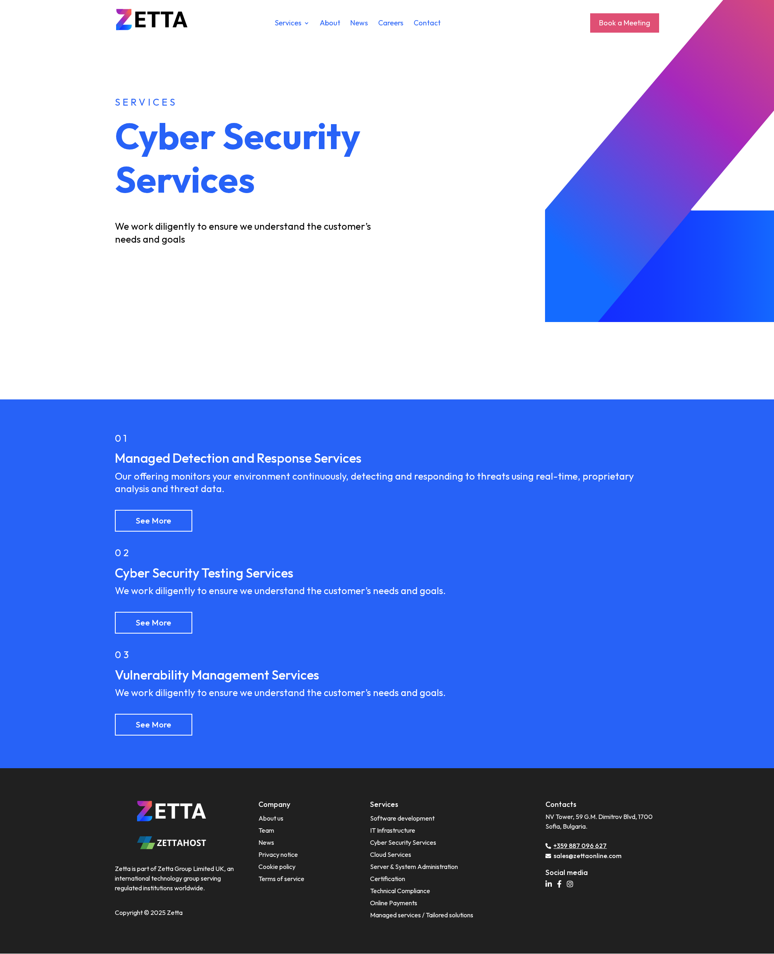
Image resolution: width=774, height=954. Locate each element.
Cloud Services (390, 854)
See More (153, 520)
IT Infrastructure (392, 830)
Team (266, 830)
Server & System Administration (414, 867)
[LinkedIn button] (550, 884)
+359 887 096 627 (580, 846)
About (330, 23)
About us (270, 818)
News (359, 23)
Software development (402, 818)
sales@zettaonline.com (587, 856)
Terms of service (281, 879)
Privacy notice (278, 854)
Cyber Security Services (403, 842)
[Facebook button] (561, 884)
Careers (391, 23)
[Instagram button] (572, 884)
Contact (427, 23)
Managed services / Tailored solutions (421, 915)
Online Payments (393, 903)
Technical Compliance (400, 891)
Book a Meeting (624, 22)
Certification (387, 879)
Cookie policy (276, 867)
